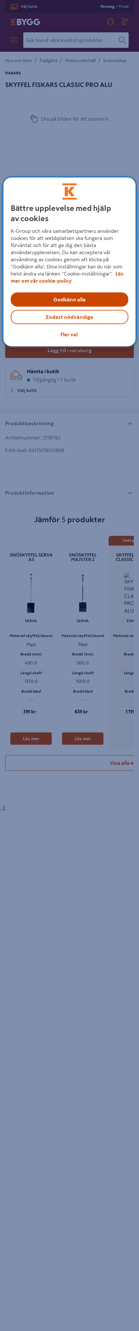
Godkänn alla (69, 299)
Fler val (69, 334)
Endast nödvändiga (69, 317)
